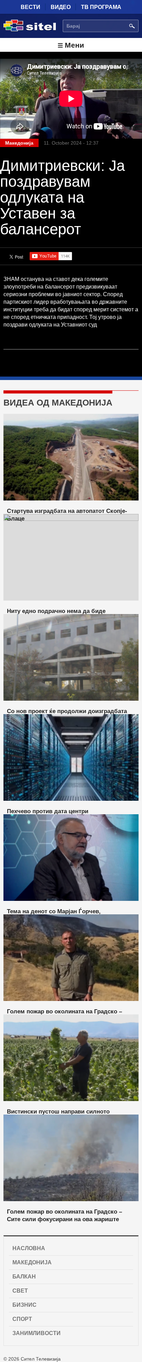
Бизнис (24, 1305)
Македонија (32, 1262)
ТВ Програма (101, 7)
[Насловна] (29, 30)
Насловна (28, 1248)
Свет (20, 1291)
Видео (61, 7)
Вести (30, 7)
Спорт (22, 1319)
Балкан (24, 1277)
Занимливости (36, 1333)
